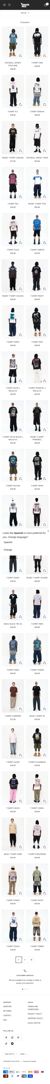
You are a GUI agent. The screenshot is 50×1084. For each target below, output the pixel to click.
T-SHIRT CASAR (12, 762)
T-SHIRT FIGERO (37, 670)
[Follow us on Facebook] (6, 1037)
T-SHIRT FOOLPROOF (37, 854)
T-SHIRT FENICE (13, 900)
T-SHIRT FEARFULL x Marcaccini (37, 389)
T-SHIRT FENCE (12, 578)
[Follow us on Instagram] (12, 1037)
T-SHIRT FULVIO (13, 808)
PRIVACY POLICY (35, 1014)
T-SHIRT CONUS (37, 808)
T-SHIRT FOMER (37, 946)
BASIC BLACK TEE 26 (13, 624)
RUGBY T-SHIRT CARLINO (13, 158)
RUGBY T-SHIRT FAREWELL (37, 438)
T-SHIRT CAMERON (13, 716)
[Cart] (45, 5)
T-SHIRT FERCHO (37, 112)
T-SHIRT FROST (37, 296)
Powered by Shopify (29, 1061)
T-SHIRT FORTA (12, 342)
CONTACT (7, 1015)
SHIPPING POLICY (35, 1018)
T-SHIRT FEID (37, 342)
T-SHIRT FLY (13, 112)
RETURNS (7, 1011)
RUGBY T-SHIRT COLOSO (12, 296)
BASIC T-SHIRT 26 (37, 716)
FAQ (5, 1020)
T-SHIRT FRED (37, 624)
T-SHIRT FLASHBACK (37, 762)
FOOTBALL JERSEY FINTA (37, 158)
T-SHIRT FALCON (13, 486)
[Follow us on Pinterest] (18, 1037)
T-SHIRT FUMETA (37, 250)
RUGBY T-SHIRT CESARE (37, 578)
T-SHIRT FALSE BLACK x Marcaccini (13, 438)
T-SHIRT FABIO (13, 670)
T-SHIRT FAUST (37, 900)
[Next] (31, 960)
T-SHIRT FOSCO (13, 946)
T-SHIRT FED (13, 204)
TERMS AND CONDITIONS (33, 1008)
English (22, 1054)
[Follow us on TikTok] (6, 1043)
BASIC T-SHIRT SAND (13, 854)
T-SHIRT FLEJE (13, 250)
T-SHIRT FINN (37, 63)
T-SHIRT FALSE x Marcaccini (13, 389)
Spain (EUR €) (9, 1054)
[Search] (9, 5)
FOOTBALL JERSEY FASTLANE (13, 64)
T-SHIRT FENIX (37, 486)
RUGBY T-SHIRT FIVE (37, 204)
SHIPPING (7, 1007)
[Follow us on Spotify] (12, 1043)
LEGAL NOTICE (34, 1023)
